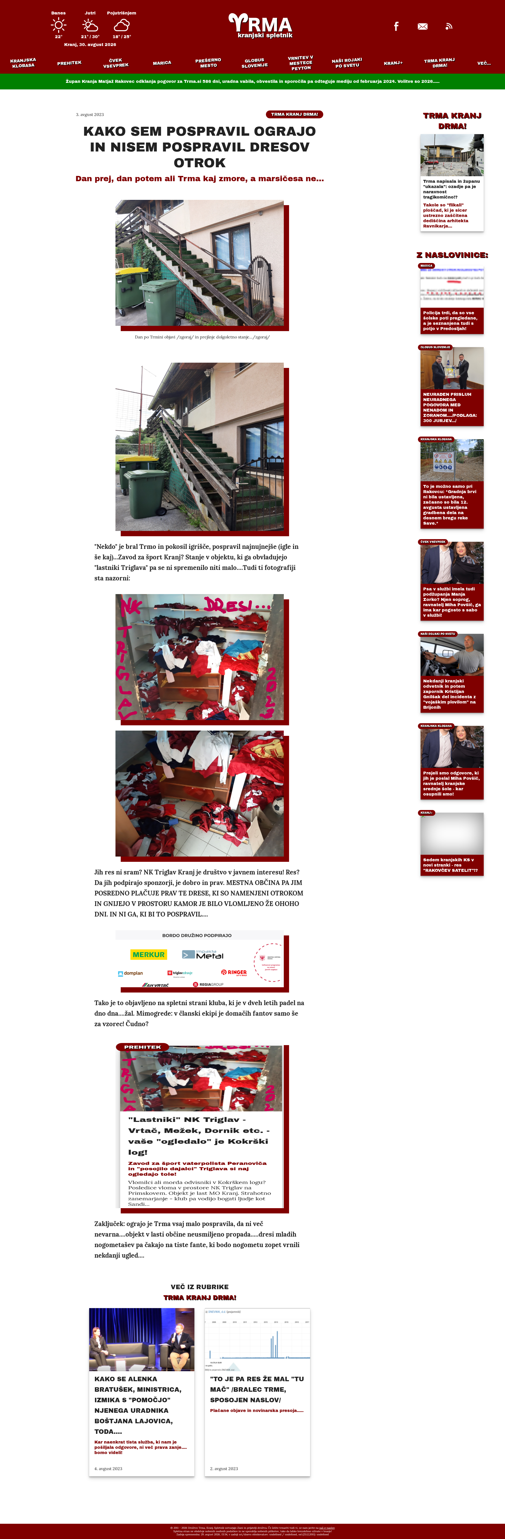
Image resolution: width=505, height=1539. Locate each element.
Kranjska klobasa (23, 63)
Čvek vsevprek (116, 63)
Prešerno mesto (208, 63)
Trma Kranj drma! (439, 62)
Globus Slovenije (254, 63)
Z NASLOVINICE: (452, 255)
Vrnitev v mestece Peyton (300, 63)
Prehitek (69, 63)
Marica (162, 63)
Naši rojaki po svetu (347, 63)
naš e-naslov (327, 1528)
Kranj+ (393, 63)
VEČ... (484, 63)
